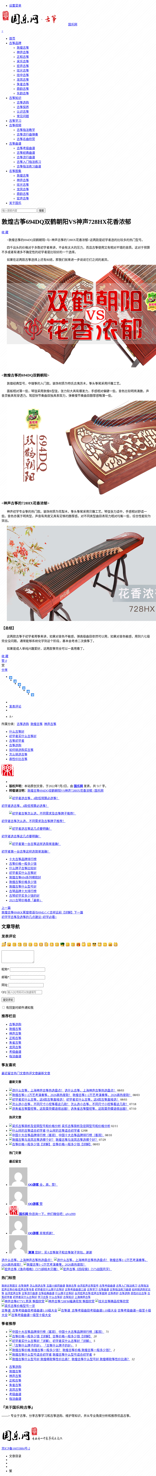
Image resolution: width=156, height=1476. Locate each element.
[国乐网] (35, 1441)
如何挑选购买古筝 (21, 750)
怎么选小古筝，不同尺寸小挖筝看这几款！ (100, 1104)
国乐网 (78, 786)
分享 (5, 670)
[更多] (10, 677)
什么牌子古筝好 (64, 1293)
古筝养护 (113, 1293)
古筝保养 (23, 107)
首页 (12, 38)
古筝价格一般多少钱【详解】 (72, 1144)
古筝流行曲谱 (26, 157)
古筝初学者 (16, 740)
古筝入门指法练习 (29, 162)
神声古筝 (23, 52)
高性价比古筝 (18, 759)
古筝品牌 (15, 43)
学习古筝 (43, 1297)
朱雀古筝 (23, 84)
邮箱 (5, 977)
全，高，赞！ (43, 1184)
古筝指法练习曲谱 (29, 166)
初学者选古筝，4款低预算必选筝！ (25, 805)
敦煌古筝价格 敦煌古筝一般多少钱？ (87, 1350)
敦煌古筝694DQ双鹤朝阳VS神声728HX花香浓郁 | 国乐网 (65, 790)
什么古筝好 (16, 731)
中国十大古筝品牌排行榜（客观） (81, 1135)
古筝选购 (23, 102)
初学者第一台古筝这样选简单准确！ (26, 851)
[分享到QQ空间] (15, 681)
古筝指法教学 (26, 130)
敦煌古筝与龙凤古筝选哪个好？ (77, 1139)
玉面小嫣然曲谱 (55, 1285)
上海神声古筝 (83, 1297)
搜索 (41, 210)
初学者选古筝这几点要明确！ (21, 836)
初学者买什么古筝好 (23, 736)
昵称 (5, 969)
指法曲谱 (15, 1056)
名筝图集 (15, 171)
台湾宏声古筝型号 (88, 1285)
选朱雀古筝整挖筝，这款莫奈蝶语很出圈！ (100, 1108)
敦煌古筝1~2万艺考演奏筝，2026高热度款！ (102, 1095)
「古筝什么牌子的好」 (58, 1345)
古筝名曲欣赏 (26, 139)
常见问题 (23, 116)
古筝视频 (15, 125)
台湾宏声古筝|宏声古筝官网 (91, 1293)
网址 (5, 985)
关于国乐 (15, 203)
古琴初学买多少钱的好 (24, 895)
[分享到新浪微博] (19, 684)
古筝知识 (15, 98)
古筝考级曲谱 (26, 148)
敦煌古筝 (23, 47)
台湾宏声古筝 (13, 1293)
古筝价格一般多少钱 (23, 863)
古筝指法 (143, 1285)
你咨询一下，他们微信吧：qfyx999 (47, 1214)
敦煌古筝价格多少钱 (23, 882)
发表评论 (15, 706)
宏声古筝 (23, 66)
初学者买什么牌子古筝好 (49, 1289)
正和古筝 (23, 56)
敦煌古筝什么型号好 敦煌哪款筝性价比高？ (101, 1359)
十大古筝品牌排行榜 (23, 859)
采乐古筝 (23, 61)
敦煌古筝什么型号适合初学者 (72, 1354)
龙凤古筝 (23, 79)
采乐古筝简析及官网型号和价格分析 (86, 1126)
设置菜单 (15, 5)
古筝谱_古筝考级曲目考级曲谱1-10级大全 (29, 1310)
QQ (4, 992)
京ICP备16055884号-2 (16, 1448)
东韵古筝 (23, 93)
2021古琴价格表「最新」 (26, 900)
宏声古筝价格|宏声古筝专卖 (18, 1289)
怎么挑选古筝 (18, 754)
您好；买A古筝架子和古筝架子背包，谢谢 (60, 1252)
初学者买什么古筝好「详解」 (72, 1341)
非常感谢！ (41, 1233)
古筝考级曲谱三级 (75, 1289)
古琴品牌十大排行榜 (23, 891)
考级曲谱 (15, 1051)
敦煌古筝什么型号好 (23, 886)
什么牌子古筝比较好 (23, 868)
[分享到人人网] (28, 691)
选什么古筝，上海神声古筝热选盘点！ (90, 1090)
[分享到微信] (32, 694)
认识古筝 (23, 111)
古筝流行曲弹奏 (27, 134)
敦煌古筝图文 (10, 1285)
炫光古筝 (23, 70)
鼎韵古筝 (23, 88)
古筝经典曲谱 (26, 152)
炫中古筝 (23, 75)
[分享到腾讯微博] (23, 687)
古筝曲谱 (15, 143)
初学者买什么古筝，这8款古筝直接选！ (92, 1099)
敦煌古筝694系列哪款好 (25, 877)
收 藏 (5, 232)
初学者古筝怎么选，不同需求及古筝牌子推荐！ (33, 821)
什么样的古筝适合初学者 (63, 1130)
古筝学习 (15, 120)
